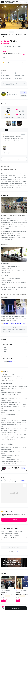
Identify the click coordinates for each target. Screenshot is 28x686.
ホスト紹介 (23, 92)
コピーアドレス (23, 480)
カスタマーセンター (14, 547)
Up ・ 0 (7, 152)
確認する (15, 520)
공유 (22, 6)
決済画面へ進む (16, 608)
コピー (17, 551)
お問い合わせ (23, 95)
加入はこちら (12, 361)
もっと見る (5, 143)
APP (21, 2)
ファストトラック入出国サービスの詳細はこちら (14, 323)
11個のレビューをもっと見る (14, 159)
